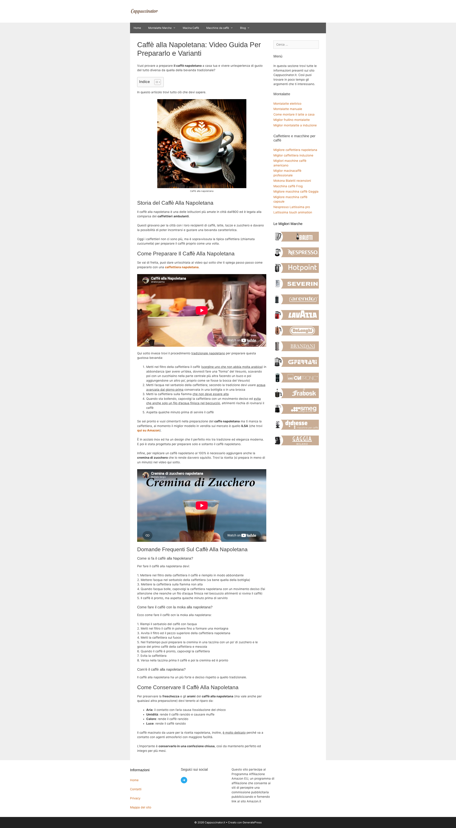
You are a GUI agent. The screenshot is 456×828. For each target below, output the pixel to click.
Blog (243, 28)
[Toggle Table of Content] (156, 82)
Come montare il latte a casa (294, 114)
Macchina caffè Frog (288, 186)
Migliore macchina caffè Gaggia (295, 191)
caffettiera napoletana (182, 267)
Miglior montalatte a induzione (295, 125)
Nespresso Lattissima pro (291, 207)
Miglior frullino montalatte (291, 120)
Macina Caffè (191, 28)
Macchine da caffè (217, 28)
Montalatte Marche (160, 28)
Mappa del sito (140, 807)
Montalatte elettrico (287, 103)
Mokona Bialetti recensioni (292, 180)
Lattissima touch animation (292, 212)
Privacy (135, 798)
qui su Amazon (148, 430)
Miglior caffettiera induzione (293, 155)
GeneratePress (252, 822)
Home (137, 28)
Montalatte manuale (287, 109)
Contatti (135, 789)
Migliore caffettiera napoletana (295, 150)
